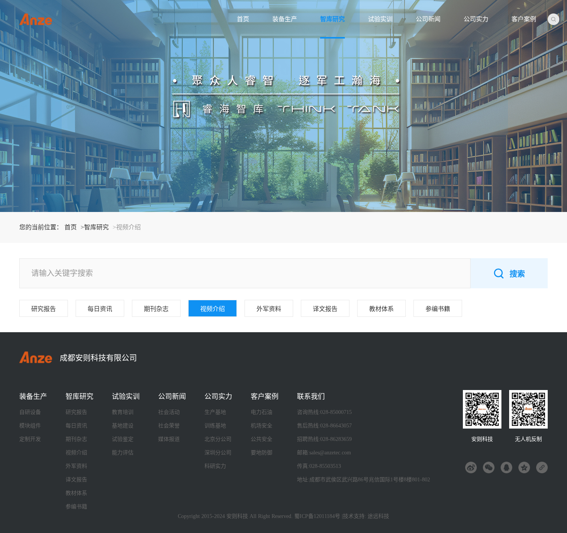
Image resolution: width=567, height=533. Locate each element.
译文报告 (325, 309)
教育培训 (122, 412)
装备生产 (284, 19)
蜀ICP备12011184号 (317, 516)
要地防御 (261, 453)
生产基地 (215, 412)
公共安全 (261, 439)
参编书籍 (437, 309)
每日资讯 (100, 309)
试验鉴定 (122, 439)
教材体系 (381, 309)
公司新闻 (428, 19)
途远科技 (378, 516)
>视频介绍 (127, 227)
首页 (243, 19)
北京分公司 (217, 439)
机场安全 (261, 426)
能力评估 (122, 453)
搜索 (517, 274)
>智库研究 (95, 227)
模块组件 (30, 426)
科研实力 (215, 466)
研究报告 (43, 309)
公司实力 (476, 19)
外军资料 (268, 309)
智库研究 (332, 19)
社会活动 (169, 412)
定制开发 (30, 439)
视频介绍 (212, 309)
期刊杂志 (156, 309)
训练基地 (215, 426)
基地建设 (122, 426)
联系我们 (311, 396)
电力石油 (261, 412)
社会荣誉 (169, 426)
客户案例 (523, 19)
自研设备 (30, 412)
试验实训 (380, 19)
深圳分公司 (217, 453)
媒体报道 (169, 439)
